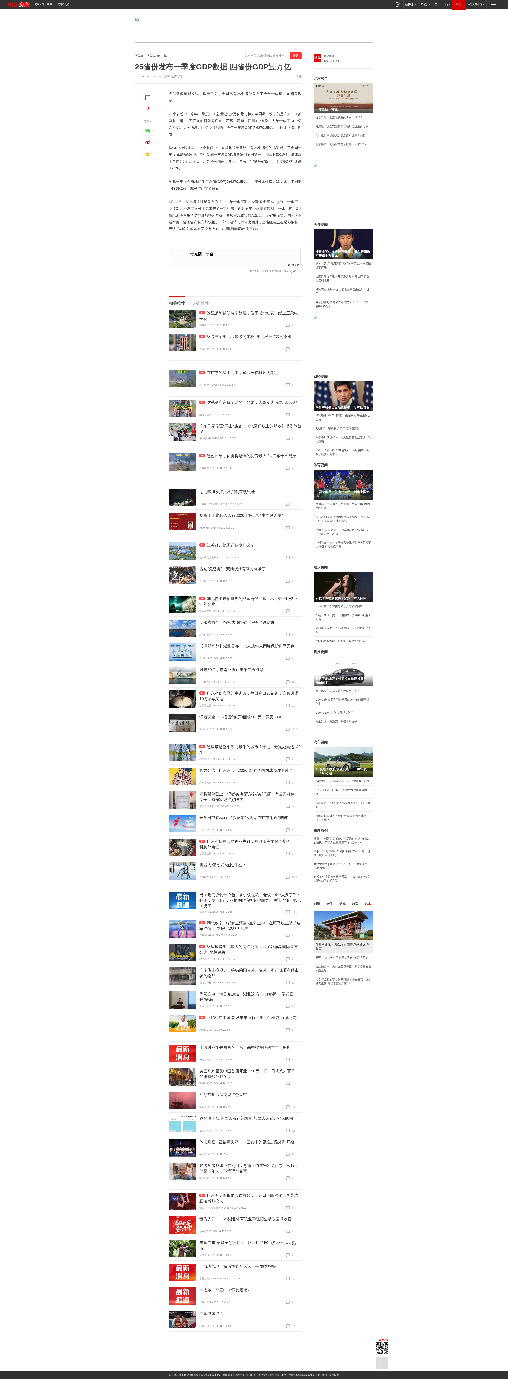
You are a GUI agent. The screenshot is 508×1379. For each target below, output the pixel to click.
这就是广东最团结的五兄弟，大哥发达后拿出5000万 (253, 402)
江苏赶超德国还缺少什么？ (230, 545)
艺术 (368, 903)
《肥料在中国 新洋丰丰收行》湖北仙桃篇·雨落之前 (252, 1017)
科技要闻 (321, 652)
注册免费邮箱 (475, 4)
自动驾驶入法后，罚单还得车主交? (337, 690)
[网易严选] (425, 4)
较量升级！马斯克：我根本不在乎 (336, 721)
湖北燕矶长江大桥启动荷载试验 (227, 492)
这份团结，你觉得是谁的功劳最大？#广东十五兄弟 (251, 456)
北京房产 (321, 78)
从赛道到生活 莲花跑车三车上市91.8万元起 (342, 781)
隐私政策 (274, 1375)
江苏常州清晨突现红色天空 (223, 1094)
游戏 (342, 903)
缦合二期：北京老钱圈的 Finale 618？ (339, 117)
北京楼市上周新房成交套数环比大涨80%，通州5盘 (343, 144)
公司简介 (227, 1375)
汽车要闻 (321, 742)
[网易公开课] (410, 4)
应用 (49, 4)
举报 (299, 76)
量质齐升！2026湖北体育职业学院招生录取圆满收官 (245, 1219)
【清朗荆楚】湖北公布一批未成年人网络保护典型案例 (247, 646)
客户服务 (262, 1375)
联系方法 (239, 1375)
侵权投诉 (334, 1375)
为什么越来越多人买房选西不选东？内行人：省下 (343, 135)
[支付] (437, 4)
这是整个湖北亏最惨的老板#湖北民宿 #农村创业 (249, 336)
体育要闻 (321, 465)
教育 (355, 903)
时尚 (317, 903)
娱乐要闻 (321, 567)
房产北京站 (293, 264)
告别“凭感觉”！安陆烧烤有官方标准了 (232, 569)
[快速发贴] (148, 97)
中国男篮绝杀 (211, 1313)
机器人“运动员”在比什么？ (222, 865)
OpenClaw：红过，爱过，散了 (335, 712)
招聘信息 (251, 1375)
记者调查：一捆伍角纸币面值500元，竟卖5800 (240, 717)
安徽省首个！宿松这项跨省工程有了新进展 (237, 622)
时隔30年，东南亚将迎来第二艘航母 (231, 669)
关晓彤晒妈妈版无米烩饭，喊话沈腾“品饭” (342, 641)
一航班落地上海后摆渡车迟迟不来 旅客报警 (237, 1266)
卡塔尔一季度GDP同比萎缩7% (226, 1290)
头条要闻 (321, 225)
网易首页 (39, 4)
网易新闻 (329, 56)
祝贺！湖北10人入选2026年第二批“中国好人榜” (241, 515)
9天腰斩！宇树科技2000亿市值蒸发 (338, 428)
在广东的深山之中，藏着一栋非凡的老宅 (242, 372)
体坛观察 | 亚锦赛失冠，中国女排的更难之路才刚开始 (246, 1142)
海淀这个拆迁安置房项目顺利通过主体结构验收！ (343, 126)
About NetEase (212, 1375)
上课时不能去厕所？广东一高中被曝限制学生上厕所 (245, 1047)
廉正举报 (322, 1375)
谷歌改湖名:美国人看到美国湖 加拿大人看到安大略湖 (246, 1118)
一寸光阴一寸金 (200, 254)
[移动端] (398, 4)
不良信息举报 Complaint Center (298, 1375)
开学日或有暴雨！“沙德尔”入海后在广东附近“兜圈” (243, 817)
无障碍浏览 (63, 4)
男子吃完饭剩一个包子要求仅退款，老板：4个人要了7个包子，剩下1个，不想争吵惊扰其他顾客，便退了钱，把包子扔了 (250, 900)
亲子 (330, 903)
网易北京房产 (154, 55)
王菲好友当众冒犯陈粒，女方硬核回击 (339, 606)
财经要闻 (321, 377)
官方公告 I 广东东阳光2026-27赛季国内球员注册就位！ (248, 770)
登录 (458, 4)
